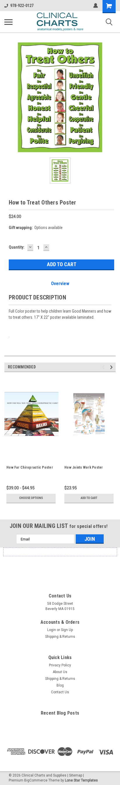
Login (51, 630)
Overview (60, 283)
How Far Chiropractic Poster (29, 467)
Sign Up (67, 630)
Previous (104, 367)
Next (112, 367)
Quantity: (16, 247)
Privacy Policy (60, 665)
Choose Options (31, 498)
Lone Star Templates (81, 780)
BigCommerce (35, 780)
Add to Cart (89, 498)
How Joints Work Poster (83, 467)
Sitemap (75, 775)
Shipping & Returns (60, 637)
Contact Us (60, 692)
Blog (60, 685)
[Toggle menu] (8, 22)
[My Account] (95, 5)
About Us (60, 672)
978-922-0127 (21, 5)
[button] (60, 567)
